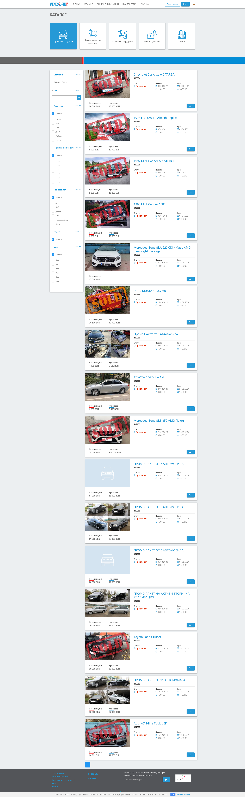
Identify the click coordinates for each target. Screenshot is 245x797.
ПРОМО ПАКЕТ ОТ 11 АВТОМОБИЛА (159, 680)
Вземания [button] (88, 4)
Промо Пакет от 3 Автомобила (156, 334)
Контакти (92, 778)
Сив (57, 277)
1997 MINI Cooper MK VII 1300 (154, 161)
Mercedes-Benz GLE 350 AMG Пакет (159, 420)
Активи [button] (76, 4)
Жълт (58, 269)
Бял (57, 260)
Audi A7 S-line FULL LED (150, 723)
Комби (58, 140)
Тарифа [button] (145, 4)
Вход (185, 4)
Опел (58, 224)
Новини (55, 787)
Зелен (58, 273)
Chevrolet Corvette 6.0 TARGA (154, 74)
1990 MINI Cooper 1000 (150, 204)
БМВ (57, 207)
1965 (58, 161)
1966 (58, 165)
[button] (194, 4)
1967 (58, 170)
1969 (58, 178)
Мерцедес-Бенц (62, 220)
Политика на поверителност (63, 780)
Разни (58, 119)
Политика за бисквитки (61, 777)
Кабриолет (60, 136)
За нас (54, 783)
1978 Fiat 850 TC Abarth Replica (156, 118)
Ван (57, 128)
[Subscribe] (166, 779)
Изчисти (78, 75)
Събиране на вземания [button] (108, 4)
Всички (59, 114)
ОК (173, 794)
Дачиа (58, 211)
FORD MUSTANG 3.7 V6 (150, 291)
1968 (58, 174)
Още (191, 106)
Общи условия (58, 773)
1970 (58, 182)
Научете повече (183, 794)
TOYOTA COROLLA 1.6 (149, 377)
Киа (57, 216)
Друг (57, 264)
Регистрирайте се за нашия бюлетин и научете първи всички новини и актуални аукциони (144, 774)
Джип (58, 132)
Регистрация (172, 4)
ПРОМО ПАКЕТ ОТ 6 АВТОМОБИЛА (159, 464)
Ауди (57, 203)
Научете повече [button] (130, 4)
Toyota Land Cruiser (147, 637)
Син (57, 281)
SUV (57, 123)
